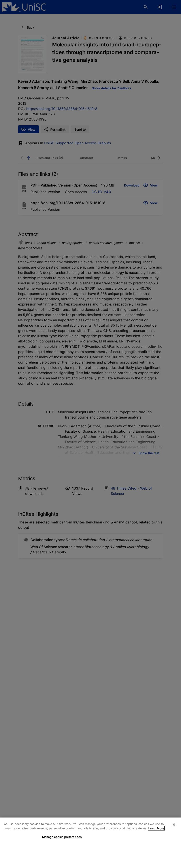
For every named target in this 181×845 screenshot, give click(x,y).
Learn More (156, 828)
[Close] (174, 824)
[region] (90, 831)
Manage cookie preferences (62, 837)
